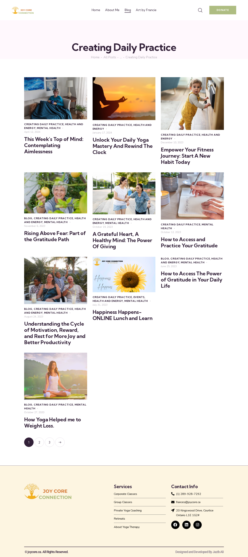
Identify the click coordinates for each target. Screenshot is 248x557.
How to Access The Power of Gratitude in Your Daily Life (191, 279)
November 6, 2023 (34, 226)
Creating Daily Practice (44, 124)
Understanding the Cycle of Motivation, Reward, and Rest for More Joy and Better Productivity (55, 333)
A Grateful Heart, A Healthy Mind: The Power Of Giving (122, 240)
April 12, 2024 (32, 132)
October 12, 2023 (171, 232)
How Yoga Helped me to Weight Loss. (52, 422)
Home (95, 57)
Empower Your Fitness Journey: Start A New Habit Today (187, 156)
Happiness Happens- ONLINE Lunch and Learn (123, 315)
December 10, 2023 (172, 142)
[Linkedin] (186, 525)
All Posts (109, 57)
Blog (28, 218)
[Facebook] (175, 525)
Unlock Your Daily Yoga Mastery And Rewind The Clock (123, 146)
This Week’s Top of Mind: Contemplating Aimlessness (53, 145)
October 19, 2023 (103, 227)
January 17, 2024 (102, 132)
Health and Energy (108, 301)
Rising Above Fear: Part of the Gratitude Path (55, 236)
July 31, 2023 (100, 305)
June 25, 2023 (169, 266)
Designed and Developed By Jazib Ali (199, 552)
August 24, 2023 (33, 316)
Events (139, 297)
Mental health (48, 128)
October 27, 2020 (34, 412)
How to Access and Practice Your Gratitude (189, 242)
